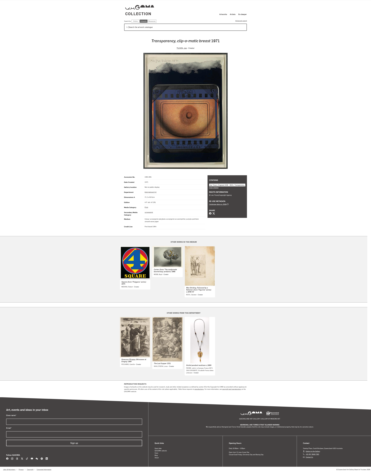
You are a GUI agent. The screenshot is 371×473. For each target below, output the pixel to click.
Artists (232, 14)
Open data (158, 448)
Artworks (223, 14)
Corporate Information (44, 469)
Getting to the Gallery (313, 451)
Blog (156, 455)
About (157, 458)
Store (156, 453)
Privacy (21, 469)
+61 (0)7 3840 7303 (312, 454)
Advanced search (241, 21)
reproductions (199, 389)
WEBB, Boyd (158, 274)
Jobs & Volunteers (9, 469)
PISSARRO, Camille (128, 364)
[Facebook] (210, 214)
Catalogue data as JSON (218, 204)
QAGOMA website (161, 451)
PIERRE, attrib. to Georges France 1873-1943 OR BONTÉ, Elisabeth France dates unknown (200, 370)
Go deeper (242, 14)
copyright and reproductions (231, 389)
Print (146, 207)
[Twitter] (214, 214)
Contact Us (309, 457)
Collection (138, 13)
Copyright (30, 469)
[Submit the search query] (125, 27)
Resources (152, 21)
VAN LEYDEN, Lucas (161, 366)
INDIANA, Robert (127, 287)
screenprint (149, 212)
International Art (151, 192)
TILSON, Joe (182, 48)
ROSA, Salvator (191, 295)
